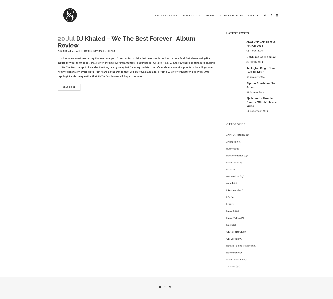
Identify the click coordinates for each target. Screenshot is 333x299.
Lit (227, 204)
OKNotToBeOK (234, 232)
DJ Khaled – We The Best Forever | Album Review (126, 42)
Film (228, 169)
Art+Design (232, 141)
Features (231, 162)
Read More (69, 87)
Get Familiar (233, 176)
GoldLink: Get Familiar (261, 57)
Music (88, 51)
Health (230, 183)
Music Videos (233, 218)
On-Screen (232, 239)
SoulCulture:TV (234, 259)
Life (228, 197)
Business (231, 148)
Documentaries (234, 155)
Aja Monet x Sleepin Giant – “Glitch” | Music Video (261, 102)
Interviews (232, 190)
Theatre (231, 266)
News (229, 225)
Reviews (98, 51)
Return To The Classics (239, 245)
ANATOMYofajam (236, 135)
